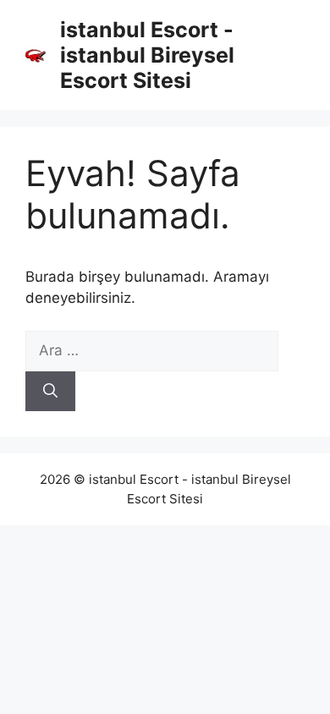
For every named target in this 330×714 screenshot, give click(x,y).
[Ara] (50, 391)
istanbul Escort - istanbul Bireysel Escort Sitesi (147, 55)
